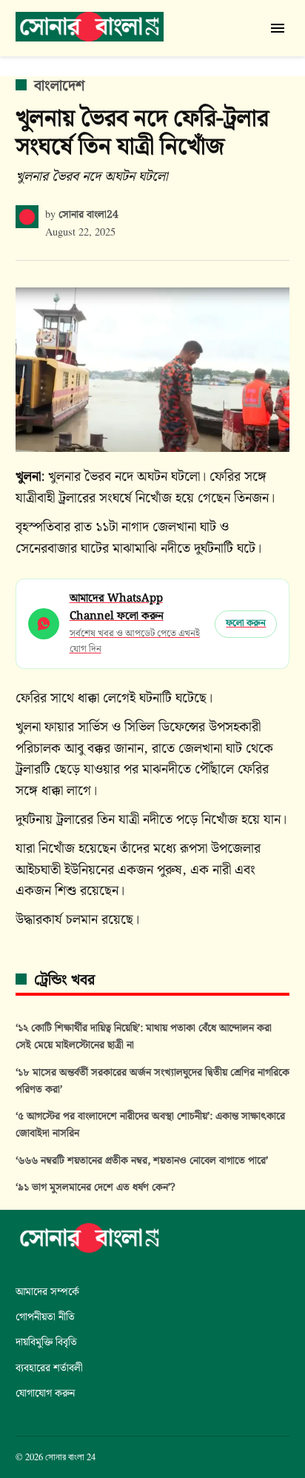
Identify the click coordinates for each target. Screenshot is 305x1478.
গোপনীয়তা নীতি (45, 1316)
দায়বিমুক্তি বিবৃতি (46, 1342)
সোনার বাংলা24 (88, 214)
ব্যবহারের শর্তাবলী (49, 1368)
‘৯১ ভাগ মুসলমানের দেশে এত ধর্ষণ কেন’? (95, 1187)
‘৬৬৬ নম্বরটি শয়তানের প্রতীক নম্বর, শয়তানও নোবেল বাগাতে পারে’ (142, 1160)
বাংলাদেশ (59, 86)
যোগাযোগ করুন (45, 1393)
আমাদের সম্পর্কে (47, 1291)
